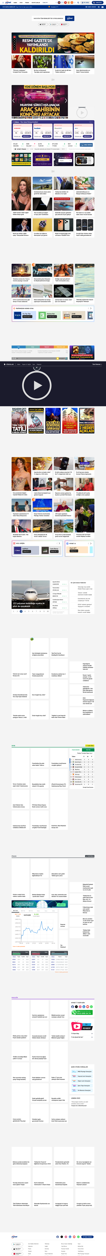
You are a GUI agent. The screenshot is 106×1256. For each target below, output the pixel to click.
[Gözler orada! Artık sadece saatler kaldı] (20, 875)
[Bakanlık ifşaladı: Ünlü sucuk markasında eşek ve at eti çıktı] (59, 118)
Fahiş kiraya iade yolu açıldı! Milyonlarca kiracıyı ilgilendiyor (88, 910)
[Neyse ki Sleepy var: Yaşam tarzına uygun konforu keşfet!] (39, 118)
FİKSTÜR (88, 750)
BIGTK (14, 964)
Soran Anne (81, 1248)
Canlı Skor (90, 745)
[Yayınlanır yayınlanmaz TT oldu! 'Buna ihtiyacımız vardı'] (21, 505)
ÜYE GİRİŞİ (86, 2)
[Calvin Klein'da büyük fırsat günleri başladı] (42, 484)
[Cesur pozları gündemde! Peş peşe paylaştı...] (20, 1100)
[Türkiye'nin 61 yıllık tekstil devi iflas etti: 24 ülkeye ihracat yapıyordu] (76, 898)
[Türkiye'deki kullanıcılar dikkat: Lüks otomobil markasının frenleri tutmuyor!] (76, 933)
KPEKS (14, 959)
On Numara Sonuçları (84, 1090)
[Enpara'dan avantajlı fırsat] (41, 118)
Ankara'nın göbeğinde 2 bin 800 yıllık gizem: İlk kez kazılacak (88, 689)
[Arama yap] (78, 2)
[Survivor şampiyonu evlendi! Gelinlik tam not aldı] (40, 1006)
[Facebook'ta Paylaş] (80, 1107)
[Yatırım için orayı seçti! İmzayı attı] (20, 655)
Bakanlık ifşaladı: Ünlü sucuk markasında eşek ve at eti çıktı (88, 887)
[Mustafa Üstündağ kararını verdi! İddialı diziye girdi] (22, 118)
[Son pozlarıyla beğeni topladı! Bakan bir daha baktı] (21, 474)
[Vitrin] (62, 2)
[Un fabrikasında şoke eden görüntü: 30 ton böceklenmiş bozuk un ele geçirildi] (42, 118)
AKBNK (53, 964)
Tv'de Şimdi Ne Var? (77, 1037)
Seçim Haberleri (49, 1253)
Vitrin (46, 1251)
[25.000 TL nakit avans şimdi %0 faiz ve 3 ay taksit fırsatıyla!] (27, 118)
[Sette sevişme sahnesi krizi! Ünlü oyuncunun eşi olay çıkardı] (59, 1110)
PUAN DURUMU (76, 750)
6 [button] (32, 611)
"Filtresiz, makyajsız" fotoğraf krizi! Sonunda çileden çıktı (24, 7)
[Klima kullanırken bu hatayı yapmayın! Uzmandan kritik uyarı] (42, 291)
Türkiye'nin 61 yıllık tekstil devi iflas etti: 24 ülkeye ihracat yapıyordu (88, 899)
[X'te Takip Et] (62, 1237)
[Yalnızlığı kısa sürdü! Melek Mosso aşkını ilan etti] (14, 118)
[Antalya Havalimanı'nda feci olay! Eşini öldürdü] (20, 686)
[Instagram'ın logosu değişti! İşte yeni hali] (63, 1194)
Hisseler (63, 1251)
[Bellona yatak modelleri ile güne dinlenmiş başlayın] (21, 1153)
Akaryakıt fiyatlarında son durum (42, 1204)
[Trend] (59, 2)
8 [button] (40, 611)
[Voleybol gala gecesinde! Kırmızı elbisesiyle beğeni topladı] (40, 1110)
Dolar (38, 911)
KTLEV (52, 969)
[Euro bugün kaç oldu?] (40, 686)
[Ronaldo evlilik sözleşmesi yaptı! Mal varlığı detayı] (59, 1089)
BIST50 (23, 911)
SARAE (14, 969)
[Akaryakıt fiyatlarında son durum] (42, 1194)
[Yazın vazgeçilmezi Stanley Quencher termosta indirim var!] (40, 665)
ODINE (33, 962)
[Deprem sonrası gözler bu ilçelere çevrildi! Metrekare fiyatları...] (63, 484)
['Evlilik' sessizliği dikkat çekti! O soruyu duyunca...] (20, 1048)
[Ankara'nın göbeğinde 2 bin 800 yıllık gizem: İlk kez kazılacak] (76, 689)
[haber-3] (53, 420)
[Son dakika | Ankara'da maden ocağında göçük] (37, 118)
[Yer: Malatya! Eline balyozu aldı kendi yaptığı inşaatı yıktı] (63, 936)
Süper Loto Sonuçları (84, 1081)
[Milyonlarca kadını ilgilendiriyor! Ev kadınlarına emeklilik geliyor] (40, 865)
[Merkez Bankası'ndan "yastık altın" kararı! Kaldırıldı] (53, 43)
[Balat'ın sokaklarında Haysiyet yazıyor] (84, 1174)
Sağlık (46, 1246)
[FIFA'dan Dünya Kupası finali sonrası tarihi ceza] (48, 118)
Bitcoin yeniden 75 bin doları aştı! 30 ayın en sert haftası (88, 921)
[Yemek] (65, 2)
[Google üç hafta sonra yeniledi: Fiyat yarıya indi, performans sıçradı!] (84, 1194)
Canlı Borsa (91, 856)
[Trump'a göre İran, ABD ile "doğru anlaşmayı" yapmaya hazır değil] (25, 118)
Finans (29, 1248)
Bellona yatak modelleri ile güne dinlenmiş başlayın (21, 1163)
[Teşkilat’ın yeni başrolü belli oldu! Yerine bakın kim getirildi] (59, 696)
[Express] (68, 2)
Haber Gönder (88, 1237)
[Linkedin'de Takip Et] (83, 1006)
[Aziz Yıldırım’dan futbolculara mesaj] (20, 796)
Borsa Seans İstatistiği (66, 1244)
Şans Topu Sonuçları (84, 1085)
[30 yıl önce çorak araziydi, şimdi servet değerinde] (63, 526)
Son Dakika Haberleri (33, 1244)
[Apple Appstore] (17, 1249)
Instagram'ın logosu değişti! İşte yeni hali (61, 1204)
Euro (46, 911)
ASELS (52, 962)
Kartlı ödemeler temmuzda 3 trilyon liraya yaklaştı (42, 1184)
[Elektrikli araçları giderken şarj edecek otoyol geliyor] (63, 204)
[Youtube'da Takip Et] (87, 1006)
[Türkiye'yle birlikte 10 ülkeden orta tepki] (63, 183)
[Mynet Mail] (103, 7)
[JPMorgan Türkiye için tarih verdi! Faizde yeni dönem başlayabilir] (54, 118)
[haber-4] (70, 420)
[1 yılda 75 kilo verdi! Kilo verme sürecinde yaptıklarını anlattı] (61, 118)
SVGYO (33, 964)
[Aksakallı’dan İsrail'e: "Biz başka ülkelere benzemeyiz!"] (21, 526)
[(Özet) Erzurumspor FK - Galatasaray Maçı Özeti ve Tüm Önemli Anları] (59, 775)
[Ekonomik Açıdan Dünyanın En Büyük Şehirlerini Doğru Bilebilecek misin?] (42, 270)
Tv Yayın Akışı (75, 1033)
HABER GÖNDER (92, 7)
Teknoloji (47, 1244)
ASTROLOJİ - (65, 157)
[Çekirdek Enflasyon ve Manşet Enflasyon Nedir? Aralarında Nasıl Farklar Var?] (84, 183)
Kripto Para (64, 1253)
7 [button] (36, 611)
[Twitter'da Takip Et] (76, 1006)
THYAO (53, 959)
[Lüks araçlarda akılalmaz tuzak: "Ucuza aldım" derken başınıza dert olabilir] (52, 118)
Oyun (79, 1244)
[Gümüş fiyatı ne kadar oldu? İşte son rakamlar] (63, 291)
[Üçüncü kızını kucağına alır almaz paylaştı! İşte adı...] (40, 1048)
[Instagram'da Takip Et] (80, 1006)
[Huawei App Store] (17, 1254)
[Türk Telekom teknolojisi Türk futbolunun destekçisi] (21, 1194)
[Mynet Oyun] (21, 159)
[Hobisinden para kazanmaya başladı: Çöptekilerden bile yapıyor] (63, 1174)
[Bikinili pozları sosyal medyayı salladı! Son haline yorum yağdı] (59, 1006)
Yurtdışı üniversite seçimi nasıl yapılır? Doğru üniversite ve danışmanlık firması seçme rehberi (20, 1185)
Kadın (29, 1253)
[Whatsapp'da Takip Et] (91, 1006)
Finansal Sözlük (65, 1248)
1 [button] (13, 611)
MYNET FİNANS (21, 149)
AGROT (33, 959)
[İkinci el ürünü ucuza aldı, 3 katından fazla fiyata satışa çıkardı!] (46, 118)
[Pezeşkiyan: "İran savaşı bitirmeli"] (56, 118)
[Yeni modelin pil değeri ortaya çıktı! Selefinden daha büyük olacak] (42, 204)
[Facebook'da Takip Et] (72, 1006)
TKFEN (33, 969)
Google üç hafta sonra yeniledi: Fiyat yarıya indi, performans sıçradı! (84, 1205)
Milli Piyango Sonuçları (85, 1071)
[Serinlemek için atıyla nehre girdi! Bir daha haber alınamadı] (42, 183)
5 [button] (28, 611)
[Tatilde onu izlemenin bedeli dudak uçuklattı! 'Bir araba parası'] (63, 118)
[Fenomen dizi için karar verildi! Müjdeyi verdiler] (84, 515)
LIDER (33, 967)
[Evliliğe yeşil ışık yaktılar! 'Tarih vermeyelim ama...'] (63, 270)
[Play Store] (17, 1244)
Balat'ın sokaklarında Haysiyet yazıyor (83, 1183)
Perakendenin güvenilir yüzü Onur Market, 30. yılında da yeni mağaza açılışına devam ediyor (62, 1164)
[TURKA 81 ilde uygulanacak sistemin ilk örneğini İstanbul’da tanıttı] (20, 118)
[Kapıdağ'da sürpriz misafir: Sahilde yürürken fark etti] (76, 666)
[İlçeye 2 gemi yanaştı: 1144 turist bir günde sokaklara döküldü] (76, 678)
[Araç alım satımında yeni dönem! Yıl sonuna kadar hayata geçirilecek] (18, 118)
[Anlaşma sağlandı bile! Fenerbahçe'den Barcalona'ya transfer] (65, 118)
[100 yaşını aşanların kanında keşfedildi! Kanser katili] (63, 505)
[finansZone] (82, 352)
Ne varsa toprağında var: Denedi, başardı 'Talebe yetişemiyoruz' (84, 1163)
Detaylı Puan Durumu (88, 787)
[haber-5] (86, 420)
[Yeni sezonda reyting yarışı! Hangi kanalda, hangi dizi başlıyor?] (20, 1068)
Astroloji (47, 1248)
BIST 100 (18, 914)
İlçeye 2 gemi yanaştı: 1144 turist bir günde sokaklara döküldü (87, 678)
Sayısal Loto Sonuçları (84, 1076)
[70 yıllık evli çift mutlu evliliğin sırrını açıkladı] (84, 484)
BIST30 (31, 911)
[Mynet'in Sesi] (42, 159)
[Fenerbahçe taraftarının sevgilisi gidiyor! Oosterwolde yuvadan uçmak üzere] (40, 100)
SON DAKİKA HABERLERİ (8, 7)
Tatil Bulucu (81, 1251)
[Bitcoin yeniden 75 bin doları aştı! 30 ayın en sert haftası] (76, 921)
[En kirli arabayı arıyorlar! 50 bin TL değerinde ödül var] (63, 463)
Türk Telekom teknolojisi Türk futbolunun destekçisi (21, 1204)
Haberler (30, 1246)
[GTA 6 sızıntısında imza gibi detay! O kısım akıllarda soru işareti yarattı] (21, 291)
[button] (3, 2)
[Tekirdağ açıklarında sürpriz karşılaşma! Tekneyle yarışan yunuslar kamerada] (84, 280)
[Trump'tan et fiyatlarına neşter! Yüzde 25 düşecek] (57, 118)
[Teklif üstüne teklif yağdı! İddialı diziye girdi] (21, 193)
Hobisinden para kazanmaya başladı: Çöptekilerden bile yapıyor (63, 1184)
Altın (53, 911)
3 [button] (21, 611)
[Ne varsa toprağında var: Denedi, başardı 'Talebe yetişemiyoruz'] (84, 1153)
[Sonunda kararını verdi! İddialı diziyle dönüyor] (40, 1027)
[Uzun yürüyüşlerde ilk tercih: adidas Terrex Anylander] (42, 526)
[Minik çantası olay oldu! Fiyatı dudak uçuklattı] (20, 1017)
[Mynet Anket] (72, 2)
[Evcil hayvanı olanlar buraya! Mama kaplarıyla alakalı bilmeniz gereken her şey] (84, 463)
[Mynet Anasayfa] (8, 2)
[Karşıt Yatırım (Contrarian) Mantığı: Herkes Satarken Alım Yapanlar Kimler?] (42, 505)
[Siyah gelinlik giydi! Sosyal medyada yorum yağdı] (40, 1089)
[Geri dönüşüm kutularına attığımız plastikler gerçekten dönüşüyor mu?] (40, 644)
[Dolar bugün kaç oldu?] (40, 706)
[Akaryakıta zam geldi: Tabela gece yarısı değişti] (12, 118)
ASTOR (53, 967)
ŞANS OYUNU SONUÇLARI (79, 1067)
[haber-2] (36, 420)
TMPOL (14, 967)
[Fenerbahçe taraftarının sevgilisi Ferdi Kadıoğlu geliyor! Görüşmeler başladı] (40, 817)
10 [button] (48, 611)
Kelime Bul (80, 1246)
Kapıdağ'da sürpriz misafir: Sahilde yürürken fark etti (88, 666)
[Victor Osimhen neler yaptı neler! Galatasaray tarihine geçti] (20, 765)
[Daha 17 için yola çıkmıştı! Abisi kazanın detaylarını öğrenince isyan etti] (59, 1058)
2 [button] (17, 611)
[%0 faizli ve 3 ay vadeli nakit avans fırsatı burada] (84, 204)
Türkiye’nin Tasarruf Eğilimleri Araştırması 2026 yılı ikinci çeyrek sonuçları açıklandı (42, 1164)
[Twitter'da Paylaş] (84, 1107)
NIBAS (13, 962)
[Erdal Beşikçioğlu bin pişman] (50, 118)
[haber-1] (19, 420)
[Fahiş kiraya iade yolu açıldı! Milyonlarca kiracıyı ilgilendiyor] (76, 910)
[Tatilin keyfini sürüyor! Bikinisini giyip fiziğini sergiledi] (59, 1027)
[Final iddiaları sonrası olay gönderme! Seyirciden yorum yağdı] (40, 1068)
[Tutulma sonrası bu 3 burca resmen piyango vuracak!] (21, 270)
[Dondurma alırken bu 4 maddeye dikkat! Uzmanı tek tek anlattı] (59, 665)
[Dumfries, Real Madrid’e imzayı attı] (59, 807)
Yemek (29, 1251)
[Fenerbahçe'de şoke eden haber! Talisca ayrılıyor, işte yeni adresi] (16, 118)
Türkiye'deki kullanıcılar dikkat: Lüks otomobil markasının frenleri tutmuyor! (86, 935)
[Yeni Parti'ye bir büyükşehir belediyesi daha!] (59, 644)
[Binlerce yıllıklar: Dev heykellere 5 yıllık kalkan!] (76, 712)
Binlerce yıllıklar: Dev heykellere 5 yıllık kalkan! (88, 712)
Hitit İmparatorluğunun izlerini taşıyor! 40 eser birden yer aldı (88, 701)
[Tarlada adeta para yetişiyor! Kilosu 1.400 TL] (20, 706)
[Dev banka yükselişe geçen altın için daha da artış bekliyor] (31, 118)
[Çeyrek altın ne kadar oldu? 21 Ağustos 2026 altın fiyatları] (42, 463)
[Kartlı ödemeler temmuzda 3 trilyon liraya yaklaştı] (42, 1174)
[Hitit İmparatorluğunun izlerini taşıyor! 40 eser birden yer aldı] (76, 701)
